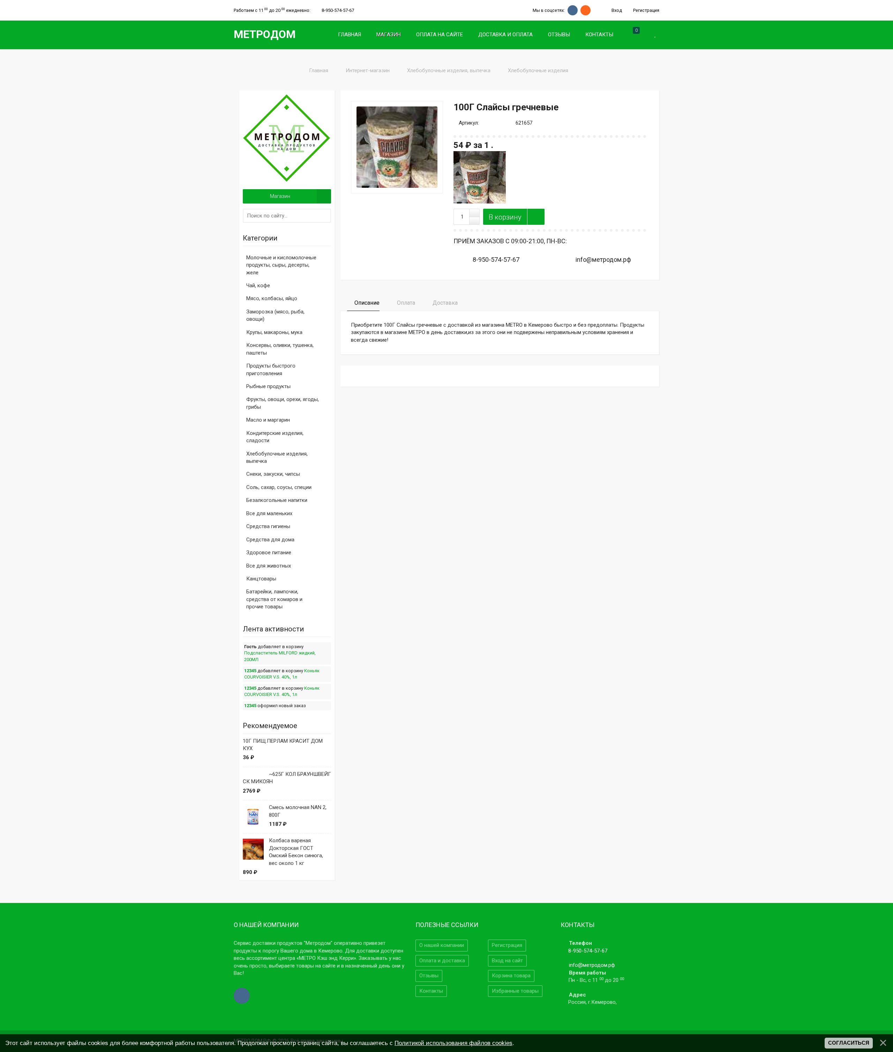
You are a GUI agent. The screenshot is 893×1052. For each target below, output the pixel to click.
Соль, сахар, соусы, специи (279, 487)
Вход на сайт (507, 960)
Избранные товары (515, 991)
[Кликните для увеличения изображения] (397, 146)
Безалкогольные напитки (276, 500)
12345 (250, 670)
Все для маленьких (269, 513)
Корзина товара (511, 975)
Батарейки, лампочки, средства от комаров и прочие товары (274, 599)
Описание (366, 302)
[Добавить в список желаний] (536, 217)
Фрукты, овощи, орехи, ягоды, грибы (282, 403)
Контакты (431, 991)
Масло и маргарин (268, 420)
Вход (616, 10)
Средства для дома (270, 539)
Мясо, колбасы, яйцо (271, 298)
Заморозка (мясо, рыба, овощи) (275, 315)
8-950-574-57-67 (587, 951)
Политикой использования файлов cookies (453, 1043)
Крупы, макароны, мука (274, 332)
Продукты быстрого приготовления (270, 369)
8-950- (338, 10)
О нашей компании (441, 945)
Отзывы (428, 975)
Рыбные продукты (268, 386)
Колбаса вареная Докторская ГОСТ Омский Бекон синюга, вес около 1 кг (296, 851)
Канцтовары (261, 579)
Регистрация (645, 10)
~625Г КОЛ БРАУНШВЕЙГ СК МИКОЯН (287, 778)
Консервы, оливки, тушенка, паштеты (280, 349)
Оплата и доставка (442, 960)
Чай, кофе (258, 285)
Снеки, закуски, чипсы (273, 474)
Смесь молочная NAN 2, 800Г (298, 811)
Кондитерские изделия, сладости (274, 437)
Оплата (405, 302)
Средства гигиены (268, 526)
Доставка (444, 302)
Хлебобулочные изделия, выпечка (277, 457)
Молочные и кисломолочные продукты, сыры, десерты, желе (281, 265)
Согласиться (848, 1043)
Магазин (280, 196)
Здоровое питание (268, 552)
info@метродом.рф (592, 965)
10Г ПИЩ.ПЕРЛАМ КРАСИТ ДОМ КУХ (283, 744)
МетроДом (264, 34)
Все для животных (268, 566)
